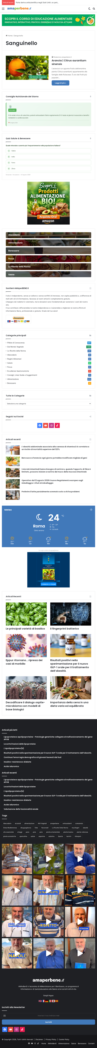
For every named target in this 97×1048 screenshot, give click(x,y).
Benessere (11, 383)
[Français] (43, 1001)
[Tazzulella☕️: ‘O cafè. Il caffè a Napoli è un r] (17, 953)
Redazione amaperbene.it (63, 57)
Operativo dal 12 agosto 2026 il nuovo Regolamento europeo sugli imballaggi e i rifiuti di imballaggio (52, 481)
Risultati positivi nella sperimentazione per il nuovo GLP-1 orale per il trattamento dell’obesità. (69, 665)
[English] (40, 1001)
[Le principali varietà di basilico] (26, 614)
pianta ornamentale (53, 832)
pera (34, 832)
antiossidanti (67, 823)
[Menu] (3, 9)
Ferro (11, 163)
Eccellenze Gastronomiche (18, 371)
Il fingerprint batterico (64, 628)
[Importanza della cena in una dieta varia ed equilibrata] (70, 687)
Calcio (12, 151)
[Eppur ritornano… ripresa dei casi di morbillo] (26, 645)
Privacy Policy (51, 1039)
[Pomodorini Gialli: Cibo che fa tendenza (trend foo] (48, 953)
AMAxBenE (52, 1043)
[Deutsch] (46, 1001)
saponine (42, 836)
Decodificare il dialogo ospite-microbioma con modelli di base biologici (25, 706)
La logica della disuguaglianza (48, 550)
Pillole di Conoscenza (16, 343)
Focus (9, 367)
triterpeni (78, 836)
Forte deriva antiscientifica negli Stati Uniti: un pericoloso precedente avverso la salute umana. (55, 2)
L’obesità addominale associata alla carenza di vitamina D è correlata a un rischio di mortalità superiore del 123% (55, 448)
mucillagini (75, 828)
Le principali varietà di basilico (25, 628)
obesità (85, 828)
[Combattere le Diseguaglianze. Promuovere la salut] (80, 953)
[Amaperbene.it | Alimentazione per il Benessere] (19, 8)
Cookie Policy (64, 1039)
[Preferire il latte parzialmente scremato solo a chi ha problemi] (13, 495)
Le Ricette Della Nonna (60, 828)
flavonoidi (44, 828)
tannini (68, 836)
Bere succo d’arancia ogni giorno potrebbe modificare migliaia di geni (54, 458)
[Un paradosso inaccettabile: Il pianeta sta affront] (17, 922)
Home (10, 36)
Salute (10, 363)
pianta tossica (68, 832)
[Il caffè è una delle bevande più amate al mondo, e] (17, 859)
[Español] (56, 1001)
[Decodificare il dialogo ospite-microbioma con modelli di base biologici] (26, 687)
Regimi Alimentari (14, 359)
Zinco (11, 168)
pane (27, 832)
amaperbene (54, 823)
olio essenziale (8, 832)
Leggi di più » (60, 83)
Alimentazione (13, 379)
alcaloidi (18, 823)
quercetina (23, 836)
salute (33, 836)
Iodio (11, 157)
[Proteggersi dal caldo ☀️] (48, 859)
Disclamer (39, 1039)
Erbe (36, 828)
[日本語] (53, 1001)
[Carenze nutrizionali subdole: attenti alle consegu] (80, 922)
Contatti (91, 1043)
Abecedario (12, 355)
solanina (51, 836)
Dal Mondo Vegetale (15, 347)
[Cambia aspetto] (89, 9)
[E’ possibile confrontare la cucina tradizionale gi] (80, 859)
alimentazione (29, 823)
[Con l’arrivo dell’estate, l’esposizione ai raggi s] (48, 890)
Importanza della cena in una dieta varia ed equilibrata (69, 704)
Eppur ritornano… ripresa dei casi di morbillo (24, 661)
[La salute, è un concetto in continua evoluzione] (48, 20)
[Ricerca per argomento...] (94, 9)
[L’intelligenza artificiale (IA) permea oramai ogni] (80, 890)
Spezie (60, 836)
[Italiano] (50, 1001)
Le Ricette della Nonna (16, 351)
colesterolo (79, 823)
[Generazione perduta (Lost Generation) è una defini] (17, 890)
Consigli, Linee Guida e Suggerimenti (22, 375)
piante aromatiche (9, 836)
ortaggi (19, 832)
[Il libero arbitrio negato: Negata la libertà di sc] (48, 922)
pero (41, 832)
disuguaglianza (25, 828)
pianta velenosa (82, 832)
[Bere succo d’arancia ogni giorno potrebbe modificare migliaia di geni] (13, 461)
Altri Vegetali (42, 823)
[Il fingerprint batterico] (70, 614)
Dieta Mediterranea (10, 828)
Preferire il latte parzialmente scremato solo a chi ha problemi (51, 491)
